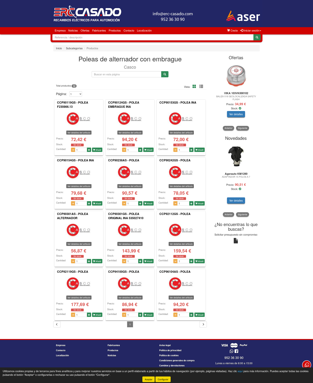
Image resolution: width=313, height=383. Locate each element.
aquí (240, 371)
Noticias (73, 30)
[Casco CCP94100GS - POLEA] (130, 284)
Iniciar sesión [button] (251, 30)
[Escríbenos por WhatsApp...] (231, 351)
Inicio (59, 48)
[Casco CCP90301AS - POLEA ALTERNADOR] (79, 230)
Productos (115, 30)
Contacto (129, 30)
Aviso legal (165, 345)
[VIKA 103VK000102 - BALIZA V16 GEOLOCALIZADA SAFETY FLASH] (236, 75)
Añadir (98, 149)
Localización (144, 30)
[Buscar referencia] (164, 74)
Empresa (60, 30)
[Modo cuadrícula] (194, 86)
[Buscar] (257, 37)
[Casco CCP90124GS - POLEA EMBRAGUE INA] (130, 119)
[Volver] (56, 324)
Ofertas (85, 30)
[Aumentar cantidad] (89, 150)
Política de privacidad (170, 350)
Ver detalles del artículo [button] (78, 132)
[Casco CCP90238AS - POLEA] (130, 172)
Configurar (163, 379)
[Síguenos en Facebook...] (236, 351)
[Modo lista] (201, 86)
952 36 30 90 (233, 357)
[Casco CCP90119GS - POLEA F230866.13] (79, 119)
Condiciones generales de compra (177, 360)
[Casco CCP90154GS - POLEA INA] (79, 172)
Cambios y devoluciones (172, 365)
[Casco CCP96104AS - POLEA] (181, 284)
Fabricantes (99, 30)
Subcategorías (74, 48)
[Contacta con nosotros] (306, 364)
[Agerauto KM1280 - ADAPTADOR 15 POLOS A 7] (236, 156)
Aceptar (148, 379)
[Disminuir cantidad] (73, 150)
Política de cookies (169, 355)
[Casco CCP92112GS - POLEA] (181, 230)
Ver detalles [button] (236, 114)
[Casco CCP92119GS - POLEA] (79, 284)
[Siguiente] (203, 324)
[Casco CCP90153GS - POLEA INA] (181, 119)
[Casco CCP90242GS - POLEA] (181, 172)
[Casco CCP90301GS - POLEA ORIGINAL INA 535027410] (130, 230)
